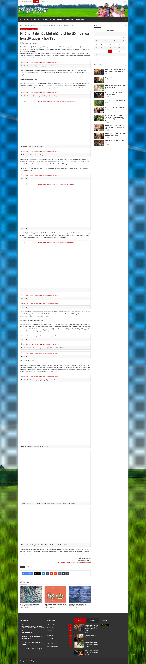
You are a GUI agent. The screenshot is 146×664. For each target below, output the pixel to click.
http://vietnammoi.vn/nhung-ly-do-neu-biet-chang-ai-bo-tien (74, 562)
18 (101, 47)
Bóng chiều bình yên (110, 78)
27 (110, 51)
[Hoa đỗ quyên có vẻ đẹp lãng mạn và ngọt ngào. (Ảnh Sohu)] (40, 62)
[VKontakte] (59, 573)
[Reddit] (55, 573)
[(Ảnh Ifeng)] (40, 175)
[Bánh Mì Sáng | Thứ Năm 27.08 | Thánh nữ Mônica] (99, 95)
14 (114, 44)
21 (114, 47)
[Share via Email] (63, 573)
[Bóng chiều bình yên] (99, 80)
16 (123, 44)
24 (96, 51)
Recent (80, 620)
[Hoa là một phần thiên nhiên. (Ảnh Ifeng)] (40, 151)
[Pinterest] (51, 573)
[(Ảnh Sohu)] (55, 204)
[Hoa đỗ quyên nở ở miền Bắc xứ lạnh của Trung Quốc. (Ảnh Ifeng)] (40, 92)
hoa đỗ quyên (29, 566)
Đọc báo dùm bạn (35, 25)
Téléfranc (25, 43)
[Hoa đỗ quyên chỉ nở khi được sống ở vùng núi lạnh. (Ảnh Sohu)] (40, 376)
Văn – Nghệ (69, 19)
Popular (92, 620)
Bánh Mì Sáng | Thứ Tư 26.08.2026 (114, 108)
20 (110, 47)
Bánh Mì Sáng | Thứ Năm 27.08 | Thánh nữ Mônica (52, 1)
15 (119, 44)
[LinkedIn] (43, 573)
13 (110, 44)
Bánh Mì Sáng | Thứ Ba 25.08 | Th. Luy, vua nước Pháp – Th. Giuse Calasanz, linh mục (115, 127)
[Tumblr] (47, 573)
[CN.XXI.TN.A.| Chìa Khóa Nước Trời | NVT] (99, 143)
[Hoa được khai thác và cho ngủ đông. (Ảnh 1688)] (55, 414)
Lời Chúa (44, 19)
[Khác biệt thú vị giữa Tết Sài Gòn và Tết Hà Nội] (55, 594)
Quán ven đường (79, 19)
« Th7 (95, 59)
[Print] (67, 573)
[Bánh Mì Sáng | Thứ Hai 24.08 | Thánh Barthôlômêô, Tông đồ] (99, 136)
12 (105, 44)
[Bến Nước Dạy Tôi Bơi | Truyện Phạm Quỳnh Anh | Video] (99, 88)
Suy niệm (36, 19)
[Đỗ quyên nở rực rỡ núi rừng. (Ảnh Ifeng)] (55, 122)
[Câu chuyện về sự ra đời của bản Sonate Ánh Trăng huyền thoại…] (80, 594)
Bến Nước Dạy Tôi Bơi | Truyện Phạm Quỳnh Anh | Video (91, 644)
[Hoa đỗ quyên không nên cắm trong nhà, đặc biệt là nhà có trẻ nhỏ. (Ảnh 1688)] (40, 344)
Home (22, 25)
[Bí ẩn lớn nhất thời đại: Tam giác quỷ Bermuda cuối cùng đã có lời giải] (31, 594)
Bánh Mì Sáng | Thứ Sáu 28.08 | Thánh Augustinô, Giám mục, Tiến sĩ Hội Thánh (115, 71)
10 (96, 44)
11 (101, 44)
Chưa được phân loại (53, 643)
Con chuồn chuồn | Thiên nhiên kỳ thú (115, 100)
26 (105, 51)
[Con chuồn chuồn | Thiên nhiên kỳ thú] (99, 103)
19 (105, 47)
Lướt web (59, 19)
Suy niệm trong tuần (53, 646)
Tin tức (52, 19)
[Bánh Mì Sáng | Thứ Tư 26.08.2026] (99, 110)
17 (96, 47)
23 (123, 47)
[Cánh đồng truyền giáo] (33, 10)
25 (101, 51)
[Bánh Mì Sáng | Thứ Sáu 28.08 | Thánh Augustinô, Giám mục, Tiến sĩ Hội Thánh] (99, 72)
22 (119, 47)
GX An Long (27, 19)
